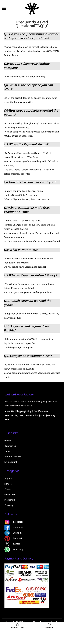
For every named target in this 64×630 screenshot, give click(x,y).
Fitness (8, 483)
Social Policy (32, 415)
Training (8, 505)
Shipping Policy (23, 411)
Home (7, 440)
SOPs (43, 415)
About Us (9, 411)
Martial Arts (10, 494)
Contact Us (10, 445)
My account (10, 461)
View (7, 415)
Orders (7, 451)
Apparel (8, 478)
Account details (12, 456)
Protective (9, 499)
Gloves (7, 489)
